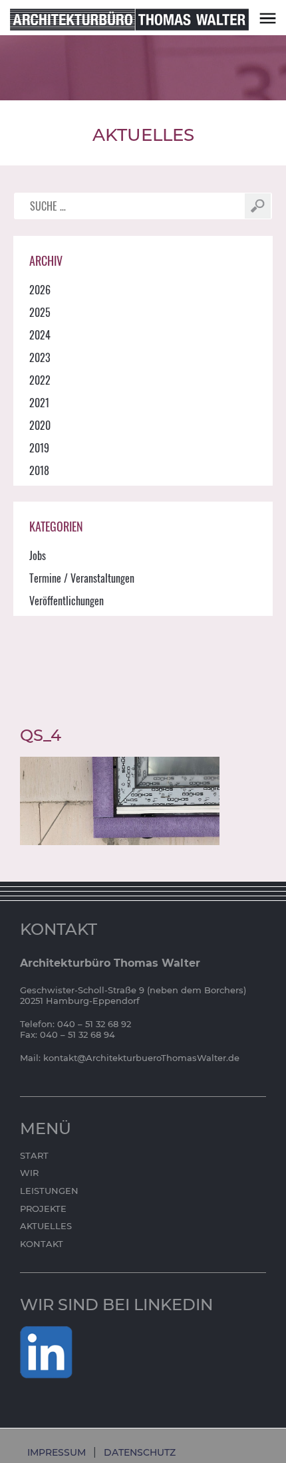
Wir (29, 1172)
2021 (39, 403)
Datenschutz (140, 1452)
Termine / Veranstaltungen (81, 578)
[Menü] (267, 18)
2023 (40, 357)
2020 (40, 425)
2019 (39, 448)
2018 (39, 470)
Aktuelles (46, 1225)
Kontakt (41, 1243)
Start (34, 1155)
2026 (40, 290)
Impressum (56, 1452)
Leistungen (49, 1190)
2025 (40, 312)
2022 (40, 380)
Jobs (37, 555)
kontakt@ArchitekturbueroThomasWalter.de (141, 1057)
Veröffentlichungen (66, 601)
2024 (40, 335)
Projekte (43, 1208)
